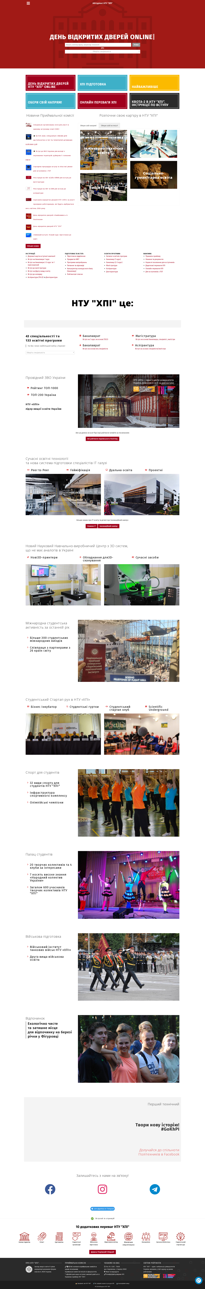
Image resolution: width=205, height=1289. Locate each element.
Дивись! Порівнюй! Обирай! (102, 1252)
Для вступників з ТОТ (154, 272)
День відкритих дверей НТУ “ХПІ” (47, 226)
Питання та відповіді (75, 265)
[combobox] (102, 51)
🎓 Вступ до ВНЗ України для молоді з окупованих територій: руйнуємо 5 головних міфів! (48, 155)
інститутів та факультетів (88, 1272)
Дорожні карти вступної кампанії (41, 256)
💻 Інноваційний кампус (123, 1283)
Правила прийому (153, 256)
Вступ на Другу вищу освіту (39, 271)
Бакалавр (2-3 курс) (114, 262)
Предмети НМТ (73, 259)
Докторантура (51, 277)
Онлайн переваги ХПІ (154, 269)
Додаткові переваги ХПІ (155, 265)
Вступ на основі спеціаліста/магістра (150, 349)
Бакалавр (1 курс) (113, 259)
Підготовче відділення (76, 256)
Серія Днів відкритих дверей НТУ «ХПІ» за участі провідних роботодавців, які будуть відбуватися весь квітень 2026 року (50, 204)
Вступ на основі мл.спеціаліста (95, 349)
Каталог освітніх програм (116, 256)
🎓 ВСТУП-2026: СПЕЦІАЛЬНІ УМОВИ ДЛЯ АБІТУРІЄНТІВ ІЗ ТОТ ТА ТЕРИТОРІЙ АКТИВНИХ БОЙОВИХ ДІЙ (49, 140)
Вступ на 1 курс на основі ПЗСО (95, 339)
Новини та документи (154, 259)
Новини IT (91, 526)
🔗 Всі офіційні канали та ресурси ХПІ (103, 1283)
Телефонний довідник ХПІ (115, 1274)
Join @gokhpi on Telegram (104, 1209)
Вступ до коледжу (35, 274)
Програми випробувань (77, 262)
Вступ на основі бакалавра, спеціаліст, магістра (155, 339)
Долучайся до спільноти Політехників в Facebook (158, 1152)
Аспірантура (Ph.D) (35, 277)
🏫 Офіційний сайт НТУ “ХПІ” (83, 1283)
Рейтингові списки (75, 274)
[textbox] (102, 51)
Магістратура (111, 265)
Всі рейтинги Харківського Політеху (102, 439)
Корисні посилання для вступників (160, 262)
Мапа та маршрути (112, 1272)
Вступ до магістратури (37, 268)
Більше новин (33, 246)
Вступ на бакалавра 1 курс (39, 259)
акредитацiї (38, 1269)
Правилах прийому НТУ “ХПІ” (75, 1277)
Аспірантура (111, 269)
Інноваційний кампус (109, 526)
